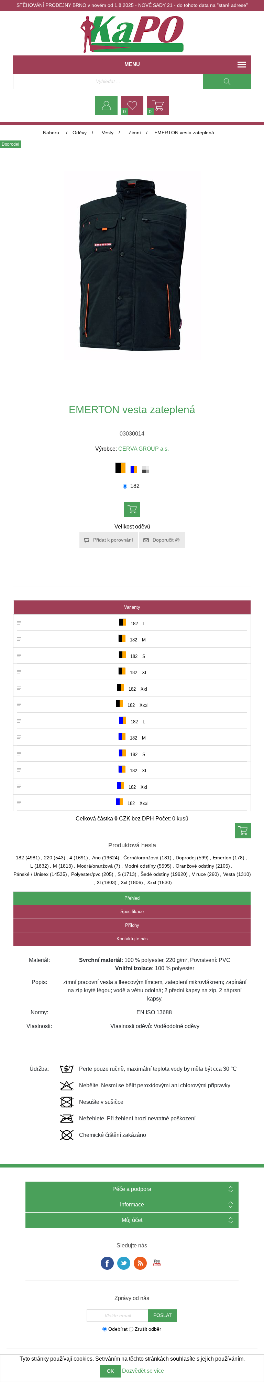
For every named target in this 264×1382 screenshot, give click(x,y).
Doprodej (186, 857)
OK (110, 1371)
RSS (140, 1263)
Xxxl (151, 882)
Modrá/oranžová (95, 866)
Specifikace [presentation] (132, 911)
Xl (99, 882)
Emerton (222, 857)
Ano (96, 857)
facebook (107, 1263)
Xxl (124, 882)
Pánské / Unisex (30, 874)
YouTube (156, 1263)
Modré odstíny (140, 866)
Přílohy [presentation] (132, 925)
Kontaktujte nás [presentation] (132, 938)
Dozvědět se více (143, 1371)
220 (48, 857)
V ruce (199, 874)
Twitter (123, 1263)
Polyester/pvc (85, 874)
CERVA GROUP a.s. (143, 449)
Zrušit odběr (148, 1329)
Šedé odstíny (155, 874)
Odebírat (118, 1329)
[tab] (132, 898)
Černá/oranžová (140, 857)
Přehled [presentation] (132, 898)
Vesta (229, 874)
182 (135, 486)
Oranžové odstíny (195, 866)
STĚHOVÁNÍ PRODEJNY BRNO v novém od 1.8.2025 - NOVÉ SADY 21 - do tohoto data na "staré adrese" (132, 5)
